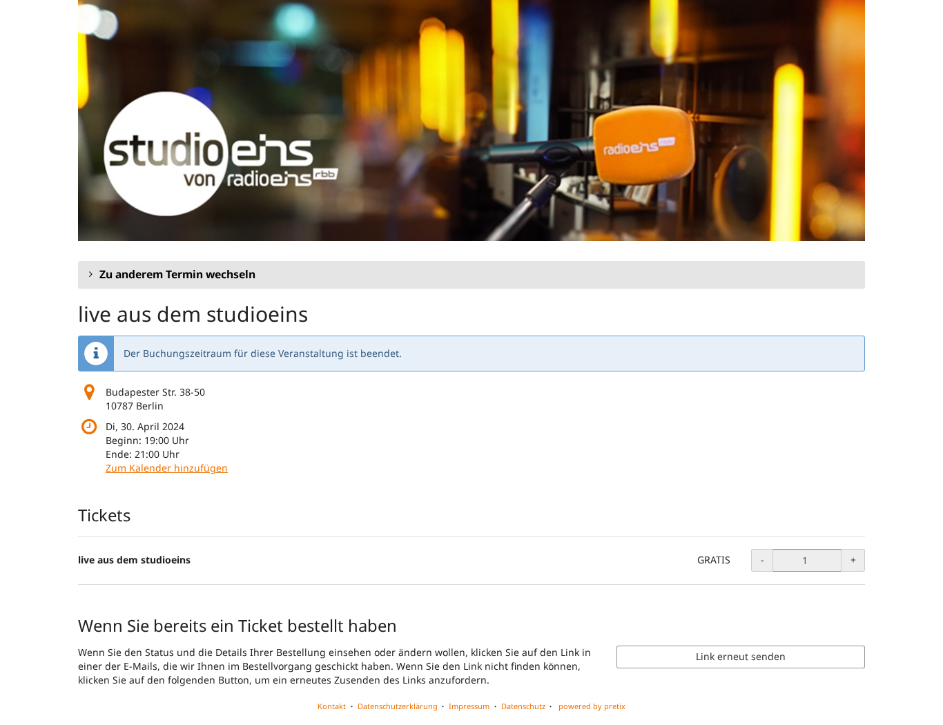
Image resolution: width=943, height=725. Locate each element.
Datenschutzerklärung (398, 706)
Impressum (469, 706)
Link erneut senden (741, 656)
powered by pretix (591, 706)
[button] (471, 275)
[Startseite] (471, 120)
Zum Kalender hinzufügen (167, 467)
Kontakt (332, 706)
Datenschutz (523, 706)
